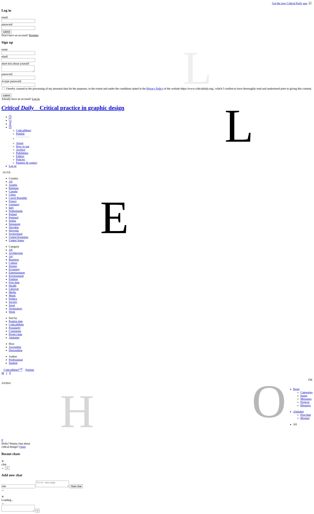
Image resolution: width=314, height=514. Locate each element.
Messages (305, 398)
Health (12, 285)
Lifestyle (14, 289)
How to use (22, 146)
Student (13, 363)
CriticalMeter (23, 130)
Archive (20, 149)
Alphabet (14, 337)
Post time (305, 414)
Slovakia (14, 227)
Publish (20, 133)
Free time (14, 282)
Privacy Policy (154, 88)
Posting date (16, 321)
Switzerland (15, 233)
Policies (20, 159)
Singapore (14, 224)
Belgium (14, 188)
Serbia (12, 220)
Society (13, 302)
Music (12, 295)
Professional (16, 359)
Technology (15, 308)
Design (13, 266)
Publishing (22, 153)
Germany (14, 204)
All (10, 181)
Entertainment (17, 272)
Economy (14, 269)
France (13, 201)
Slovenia (14, 230)
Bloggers (305, 405)
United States (16, 240)
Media (12, 292)
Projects (304, 402)
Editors (20, 156)
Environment (16, 275)
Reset (296, 389)
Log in (36, 98)
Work (12, 311)
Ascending (15, 347)
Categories (306, 392)
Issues (303, 395)
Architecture (16, 253)
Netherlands (16, 211)
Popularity (15, 327)
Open (22, 446)
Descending (15, 350)
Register (34, 35)
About (19, 143)
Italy (11, 207)
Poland (13, 214)
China (12, 194)
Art (11, 256)
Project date (15, 334)
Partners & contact (26, 162)
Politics (13, 298)
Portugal (13, 217)
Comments (15, 331)
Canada (13, 191)
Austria (13, 184)
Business (14, 259)
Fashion (13, 279)
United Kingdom (18, 237)
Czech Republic (18, 198)
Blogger (305, 418)
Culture (13, 262)
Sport (12, 305)
